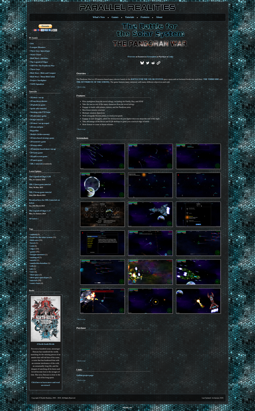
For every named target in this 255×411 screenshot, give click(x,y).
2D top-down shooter (38, 101)
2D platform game (37, 105)
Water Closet (35, 54)
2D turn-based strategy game (42, 138)
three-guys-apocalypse (39, 277)
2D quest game (36, 160)
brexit (32, 243)
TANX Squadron (37, 84)
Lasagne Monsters (37, 47)
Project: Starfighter (38, 80)
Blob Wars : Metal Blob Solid (42, 77)
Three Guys (35, 69)
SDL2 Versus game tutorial (40, 192)
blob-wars (34, 240)
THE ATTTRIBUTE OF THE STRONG (92, 82)
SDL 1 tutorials (36, 164)
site (31, 269)
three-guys (34, 275)
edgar (32, 249)
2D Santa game (36, 153)
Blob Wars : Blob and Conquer (43, 73)
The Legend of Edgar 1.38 (40, 176)
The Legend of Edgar (39, 62)
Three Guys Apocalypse (40, 51)
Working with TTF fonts (40, 112)
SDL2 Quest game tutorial (40, 184)
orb (31, 266)
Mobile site (127, 407)
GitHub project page (84, 375)
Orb (32, 43)
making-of (34, 257)
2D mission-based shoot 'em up (43, 149)
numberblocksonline (38, 263)
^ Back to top (80, 87)
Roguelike (34, 130)
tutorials (33, 280)
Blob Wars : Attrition (39, 58)
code (32, 246)
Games (115, 17)
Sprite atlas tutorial (38, 108)
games (33, 252)
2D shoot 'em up (37, 97)
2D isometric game (38, 142)
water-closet (35, 283)
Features (145, 17)
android (33, 234)
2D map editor (36, 145)
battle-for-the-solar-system (41, 237)
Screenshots (152, 57)
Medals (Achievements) (39, 134)
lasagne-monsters (37, 254)
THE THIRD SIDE (211, 79)
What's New (99, 17)
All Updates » (34, 218)
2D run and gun (36, 127)
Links (171, 57)
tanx (32, 272)
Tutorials (129, 17)
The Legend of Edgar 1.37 (40, 211)
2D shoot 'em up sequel (39, 123)
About (159, 17)
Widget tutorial (36, 119)
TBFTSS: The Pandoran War (42, 66)
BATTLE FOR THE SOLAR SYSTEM (147, 79)
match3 (33, 260)
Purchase (162, 57)
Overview (132, 57)
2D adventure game (38, 116)
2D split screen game (38, 156)
